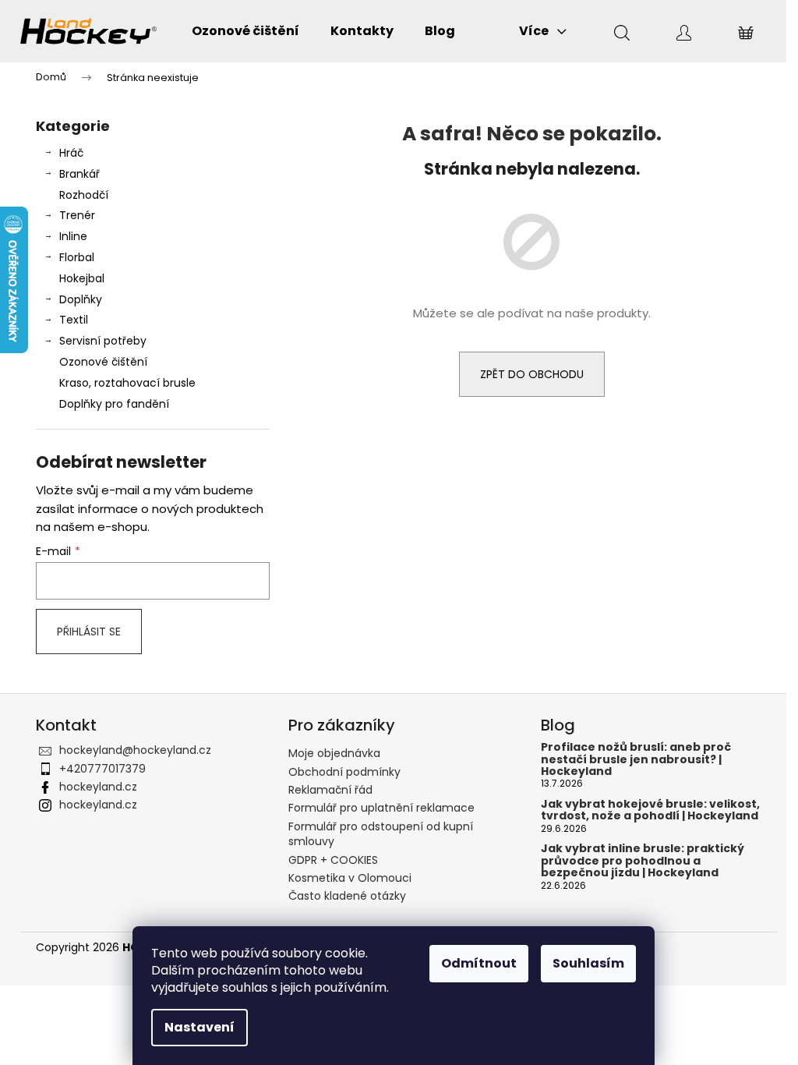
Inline (73, 236)
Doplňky (80, 299)
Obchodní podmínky (344, 772)
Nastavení (199, 1027)
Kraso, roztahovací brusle (127, 383)
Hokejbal (81, 278)
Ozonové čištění (103, 362)
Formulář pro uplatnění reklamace (381, 808)
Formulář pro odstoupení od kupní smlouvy (380, 834)
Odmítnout (479, 963)
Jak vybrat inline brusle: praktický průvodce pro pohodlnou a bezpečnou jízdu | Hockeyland (642, 861)
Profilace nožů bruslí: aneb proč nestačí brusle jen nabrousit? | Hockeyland (636, 759)
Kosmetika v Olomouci (349, 878)
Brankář (79, 174)
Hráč (71, 153)
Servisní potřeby (103, 341)
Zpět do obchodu (532, 374)
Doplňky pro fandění (114, 404)
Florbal (76, 257)
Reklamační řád (330, 790)
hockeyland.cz (98, 786)
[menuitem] (245, 31)
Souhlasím (588, 963)
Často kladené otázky (347, 896)
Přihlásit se (89, 631)
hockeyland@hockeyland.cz (135, 750)
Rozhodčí (83, 195)
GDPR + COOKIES (333, 860)
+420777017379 (102, 769)
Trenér (77, 215)
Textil (73, 319)
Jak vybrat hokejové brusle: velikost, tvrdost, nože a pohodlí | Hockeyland (650, 810)
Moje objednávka (334, 753)
